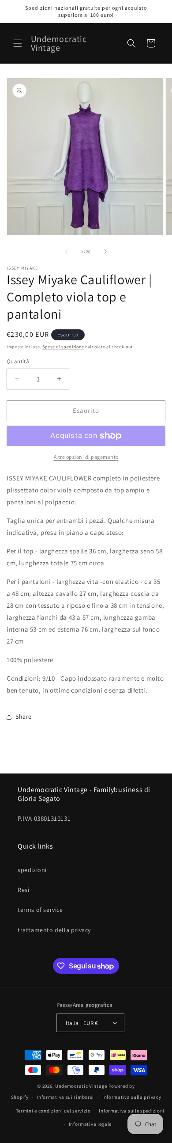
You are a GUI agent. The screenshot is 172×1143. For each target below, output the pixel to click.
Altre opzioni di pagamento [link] (86, 456)
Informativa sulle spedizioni (132, 1111)
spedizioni (32, 870)
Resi (23, 890)
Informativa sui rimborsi (65, 1097)
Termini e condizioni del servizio (53, 1111)
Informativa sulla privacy (131, 1097)
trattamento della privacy (54, 930)
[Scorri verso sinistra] (66, 251)
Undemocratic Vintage (81, 1086)
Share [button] (23, 716)
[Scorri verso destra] (105, 251)
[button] (17, 43)
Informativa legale (90, 1124)
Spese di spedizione (63, 347)
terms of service (40, 910)
